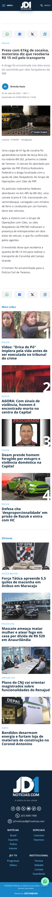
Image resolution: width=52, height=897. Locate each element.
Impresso (39, 839)
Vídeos (13, 865)
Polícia (13, 844)
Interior (13, 848)
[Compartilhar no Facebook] (19, 34)
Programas (13, 860)
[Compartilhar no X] (32, 34)
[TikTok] (34, 809)
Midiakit (39, 865)
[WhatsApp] (39, 809)
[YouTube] (29, 809)
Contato (39, 869)
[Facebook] (13, 809)
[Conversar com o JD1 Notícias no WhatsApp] (45, 881)
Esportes (13, 839)
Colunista (39, 835)
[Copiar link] (44, 34)
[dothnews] (31, 893)
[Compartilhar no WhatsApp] (7, 34)
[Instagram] (18, 809)
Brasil (13, 835)
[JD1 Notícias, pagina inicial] (26, 5)
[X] (23, 809)
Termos (39, 860)
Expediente (39, 873)
